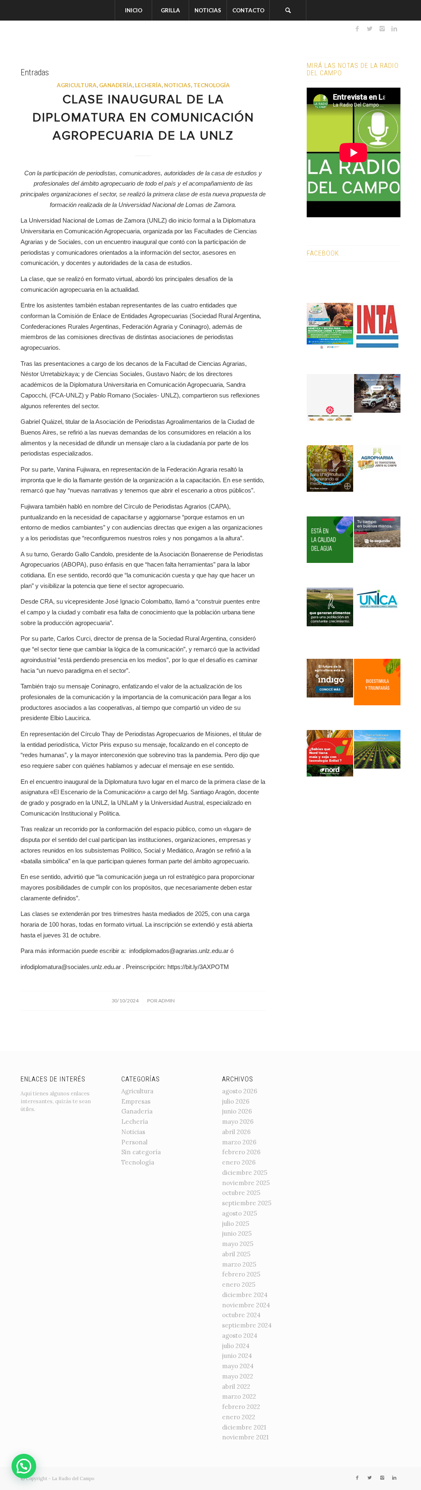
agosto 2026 (239, 1091)
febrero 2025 (241, 1274)
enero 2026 (239, 1162)
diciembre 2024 (245, 1295)
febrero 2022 (241, 1407)
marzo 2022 (239, 1396)
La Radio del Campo (73, 1478)
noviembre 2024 (246, 1305)
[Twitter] (369, 29)
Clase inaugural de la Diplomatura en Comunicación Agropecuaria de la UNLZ (143, 118)
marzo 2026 (239, 1142)
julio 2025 (235, 1223)
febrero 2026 (241, 1152)
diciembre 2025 (244, 1172)
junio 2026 (237, 1111)
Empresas (135, 1101)
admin (166, 1000)
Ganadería (115, 85)
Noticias (177, 85)
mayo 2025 (237, 1244)
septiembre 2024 (247, 1325)
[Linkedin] (394, 29)
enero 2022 (238, 1417)
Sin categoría (141, 1152)
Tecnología (211, 85)
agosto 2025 (239, 1213)
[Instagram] (382, 29)
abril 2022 (236, 1386)
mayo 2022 (237, 1376)
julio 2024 (236, 1346)
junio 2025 (237, 1233)
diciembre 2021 (244, 1427)
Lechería (148, 85)
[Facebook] (357, 29)
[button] (24, 1466)
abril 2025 (236, 1254)
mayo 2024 (238, 1366)
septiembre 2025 (246, 1203)
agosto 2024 (239, 1335)
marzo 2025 (239, 1264)
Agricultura (77, 85)
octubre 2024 (241, 1315)
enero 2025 (238, 1284)
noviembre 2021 (245, 1437)
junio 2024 (237, 1356)
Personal (134, 1142)
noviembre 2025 (246, 1183)
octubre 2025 (241, 1193)
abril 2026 (236, 1132)
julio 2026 (236, 1101)
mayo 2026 (238, 1121)
